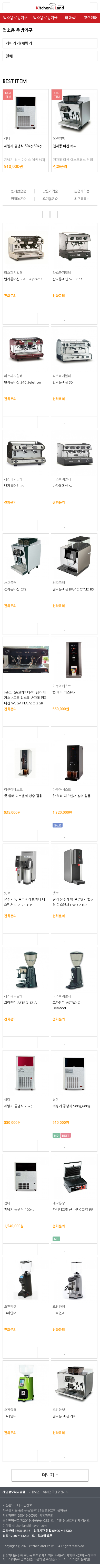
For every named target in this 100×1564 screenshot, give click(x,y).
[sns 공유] (43, 319)
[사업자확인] (46, 1515)
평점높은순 (18, 199)
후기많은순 (50, 199)
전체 (9, 56)
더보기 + (50, 1475)
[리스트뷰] (45, 214)
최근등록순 (81, 199)
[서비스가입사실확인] (76, 1559)
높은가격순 (81, 191)
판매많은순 (18, 191)
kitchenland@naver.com (29, 1525)
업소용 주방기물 (45, 18)
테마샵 (70, 18)
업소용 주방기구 (15, 18)
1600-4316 (22, 1530)
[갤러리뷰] (54, 214)
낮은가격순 (50, 191)
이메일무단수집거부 (55, 1492)
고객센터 (90, 18)
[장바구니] (7, 318)
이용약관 (34, 1492)
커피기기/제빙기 (18, 43)
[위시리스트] (16, 318)
